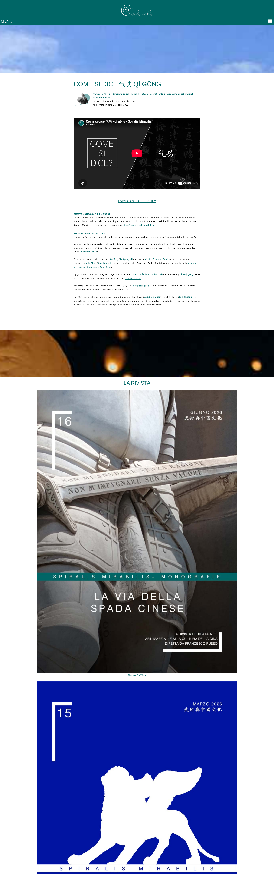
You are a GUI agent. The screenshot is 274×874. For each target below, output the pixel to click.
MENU (7, 21)
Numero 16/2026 (137, 674)
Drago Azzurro (133, 278)
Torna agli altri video (137, 201)
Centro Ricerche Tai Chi (157, 259)
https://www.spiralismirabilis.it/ (139, 224)
